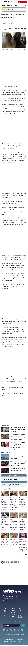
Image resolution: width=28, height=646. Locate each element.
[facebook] (4, 629)
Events (12, 616)
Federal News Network (20, 612)
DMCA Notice (15, 637)
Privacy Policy (10, 634)
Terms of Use (17, 634)
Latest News (5, 478)
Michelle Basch (6, 86)
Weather (15, 5)
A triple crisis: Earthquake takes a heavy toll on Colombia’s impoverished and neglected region (17, 437)
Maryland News (19, 478)
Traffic (9, 5)
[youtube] (18, 629)
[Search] (25, 5)
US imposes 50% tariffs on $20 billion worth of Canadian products (17, 470)
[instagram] (7, 629)
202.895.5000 (8, 601)
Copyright (22, 634)
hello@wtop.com (9, 598)
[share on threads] (16, 28)
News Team (6, 613)
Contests (13, 608)
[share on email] (22, 28)
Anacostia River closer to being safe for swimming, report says (17, 456)
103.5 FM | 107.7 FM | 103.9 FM (20, 616)
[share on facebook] (10, 28)
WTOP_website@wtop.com (15, 21)
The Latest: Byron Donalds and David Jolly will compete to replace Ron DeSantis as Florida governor (17, 446)
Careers (6, 615)
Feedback (5, 634)
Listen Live (8, 9)
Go (23, 625)
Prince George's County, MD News (10, 479)
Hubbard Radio (9, 637)
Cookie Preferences (22, 641)
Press (12, 618)
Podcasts (20, 608)
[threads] (22, 629)
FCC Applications (19, 639)
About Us (6, 608)
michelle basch (5, 485)
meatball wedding (16, 484)
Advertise (6, 618)
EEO (20, 637)
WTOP (20, 387)
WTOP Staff (6, 22)
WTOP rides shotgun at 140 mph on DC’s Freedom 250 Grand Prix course (18, 463)
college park (4, 484)
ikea (10, 484)
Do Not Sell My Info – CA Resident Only (9, 641)
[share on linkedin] (19, 28)
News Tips (13, 612)
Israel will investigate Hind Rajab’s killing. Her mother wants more (17, 429)
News (3, 5)
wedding (12, 485)
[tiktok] (15, 629)
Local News (11, 478)
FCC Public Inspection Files (9, 639)
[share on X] (13, 28)
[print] (25, 28)
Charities (13, 614)
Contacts (13, 610)
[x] (11, 629)
